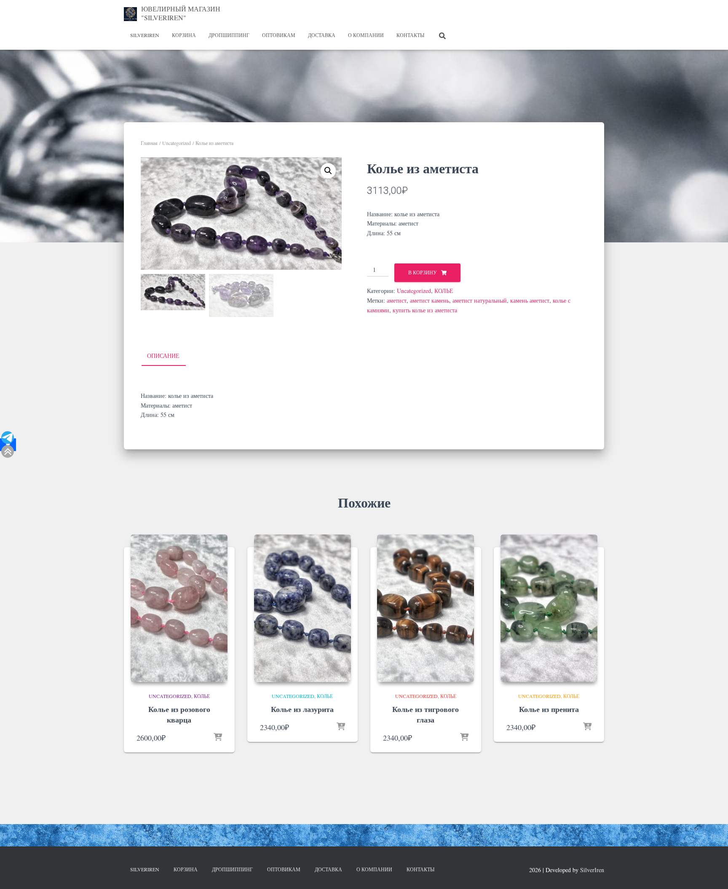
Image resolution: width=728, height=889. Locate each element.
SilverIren (144, 35)
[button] (328, 170)
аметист (397, 300)
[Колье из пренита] (548, 608)
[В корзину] (218, 737)
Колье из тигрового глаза (425, 714)
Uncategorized (176, 143)
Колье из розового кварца (179, 714)
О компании (366, 35)
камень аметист (529, 300)
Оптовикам (278, 35)
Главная (149, 143)
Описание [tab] (163, 356)
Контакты (410, 35)
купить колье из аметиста (425, 310)
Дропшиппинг (229, 35)
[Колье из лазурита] (302, 608)
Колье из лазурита (302, 709)
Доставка (321, 35)
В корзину (422, 272)
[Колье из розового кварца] (179, 608)
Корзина (184, 35)
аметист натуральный (479, 300)
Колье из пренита (549, 709)
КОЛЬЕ (443, 291)
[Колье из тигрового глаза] (425, 608)
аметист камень (429, 300)
